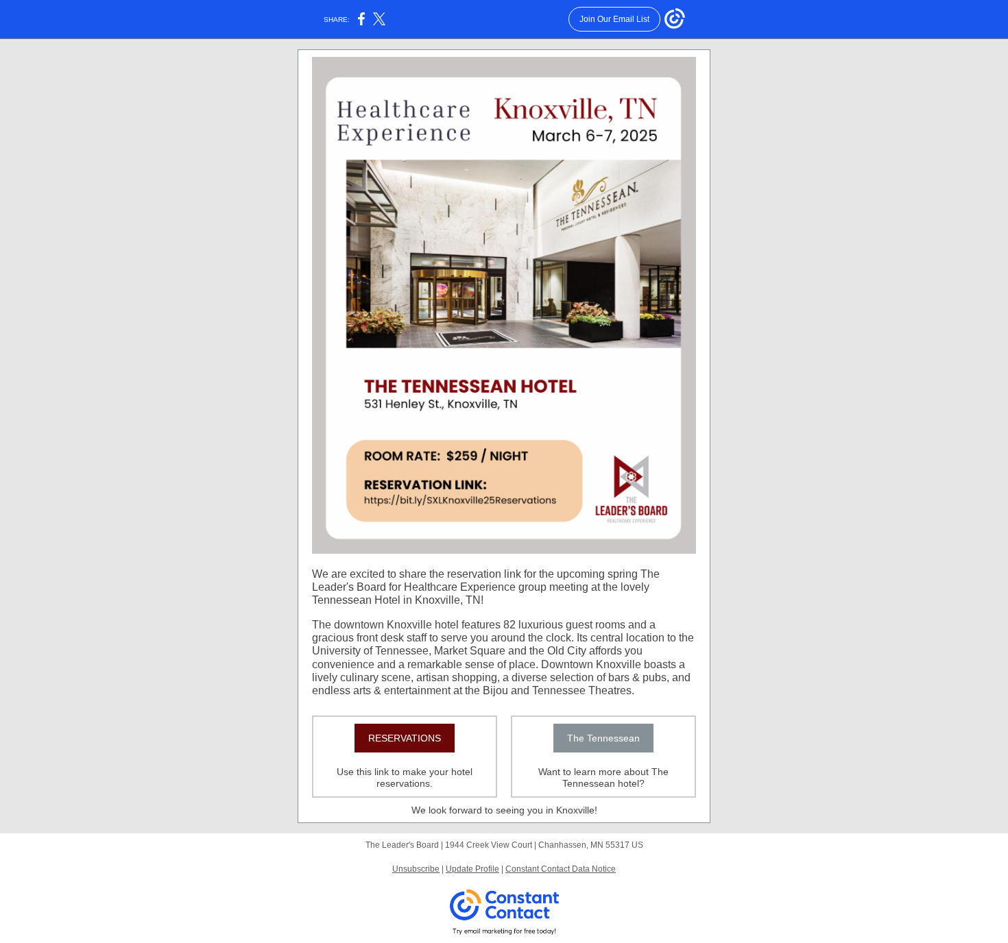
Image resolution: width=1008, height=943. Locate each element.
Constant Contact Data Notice (560, 869)
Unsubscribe (416, 869)
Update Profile (472, 869)
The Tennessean (603, 738)
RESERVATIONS (404, 738)
